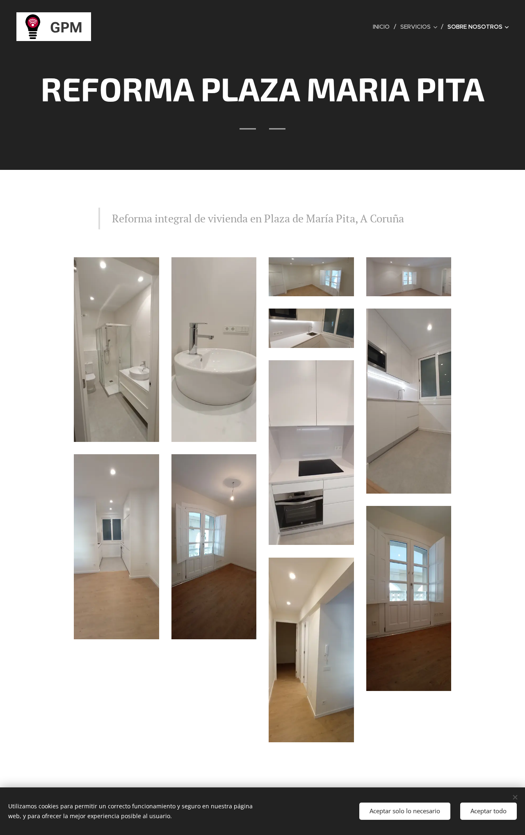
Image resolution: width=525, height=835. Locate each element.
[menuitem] (383, 26)
